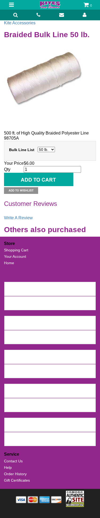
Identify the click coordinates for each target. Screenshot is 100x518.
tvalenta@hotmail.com (24, 340)
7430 (10, 300)
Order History (15, 474)
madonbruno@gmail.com (27, 374)
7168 (10, 388)
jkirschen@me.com (22, 325)
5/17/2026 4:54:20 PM (63, 340)
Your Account (15, 256)
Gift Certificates (17, 480)
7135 (10, 436)
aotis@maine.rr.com (23, 442)
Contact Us (13, 461)
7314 (10, 354)
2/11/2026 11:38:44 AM (69, 374)
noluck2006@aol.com (24, 408)
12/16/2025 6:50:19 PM (71, 427)
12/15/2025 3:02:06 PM (61, 442)
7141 (10, 422)
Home (9, 263)
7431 (10, 286)
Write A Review (18, 218)
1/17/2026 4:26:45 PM (60, 393)
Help (8, 467)
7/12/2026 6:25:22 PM (68, 291)
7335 (10, 334)
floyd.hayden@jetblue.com (28, 427)
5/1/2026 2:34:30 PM (44, 359)
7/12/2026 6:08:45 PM (68, 306)
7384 (10, 320)
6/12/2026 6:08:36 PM (58, 325)
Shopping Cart (16, 250)
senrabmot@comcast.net (27, 291)
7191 (10, 368)
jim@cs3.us (15, 359)
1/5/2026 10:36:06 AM (62, 408)
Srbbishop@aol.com (23, 393)
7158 (10, 402)
